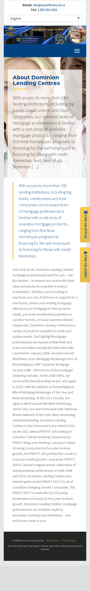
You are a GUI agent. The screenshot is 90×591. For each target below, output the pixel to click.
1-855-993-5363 (47, 10)
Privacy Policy (69, 540)
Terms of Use (52, 540)
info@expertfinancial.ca (49, 5)
